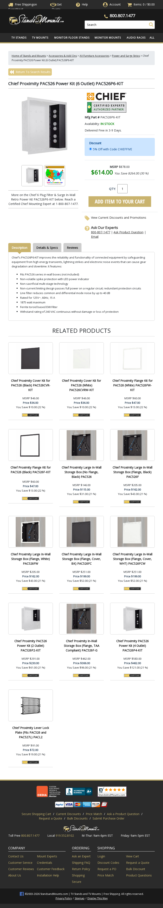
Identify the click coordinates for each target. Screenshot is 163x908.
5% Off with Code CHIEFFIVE (112, 149)
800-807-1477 (100, 232)
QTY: (112, 189)
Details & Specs (47, 248)
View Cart (132, 856)
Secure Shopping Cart (36, 814)
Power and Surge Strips (126, 56)
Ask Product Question (128, 232)
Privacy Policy (64, 898)
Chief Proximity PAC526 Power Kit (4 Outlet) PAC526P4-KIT (132, 645)
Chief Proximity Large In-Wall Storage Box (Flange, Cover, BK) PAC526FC (81, 558)
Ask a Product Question (123, 814)
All (152, 37)
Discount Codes (108, 863)
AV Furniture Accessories (94, 56)
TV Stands (19, 37)
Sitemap (79, 898)
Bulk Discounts (77, 818)
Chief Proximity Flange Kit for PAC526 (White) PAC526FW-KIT (132, 385)
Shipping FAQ (81, 863)
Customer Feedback (51, 869)
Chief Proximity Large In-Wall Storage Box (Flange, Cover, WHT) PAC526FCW (132, 558)
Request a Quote (50, 818)
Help (85, 4)
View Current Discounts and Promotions (118, 218)
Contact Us (16, 856)
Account (115, 4)
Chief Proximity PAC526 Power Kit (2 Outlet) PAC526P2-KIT (30, 645)
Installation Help (48, 875)
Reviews (72, 248)
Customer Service (20, 863)
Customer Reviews (21, 869)
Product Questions (139, 875)
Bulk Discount (135, 869)
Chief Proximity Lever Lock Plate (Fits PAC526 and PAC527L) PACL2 (30, 732)
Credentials (44, 863)
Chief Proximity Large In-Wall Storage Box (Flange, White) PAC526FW (31, 558)
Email (94, 237)
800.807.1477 (122, 15)
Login (101, 856)
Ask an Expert (81, 856)
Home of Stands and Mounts (29, 56)
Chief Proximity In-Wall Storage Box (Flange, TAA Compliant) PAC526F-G (81, 645)
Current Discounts (68, 814)
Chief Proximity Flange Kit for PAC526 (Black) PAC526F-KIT (31, 469)
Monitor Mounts (108, 37)
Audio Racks (136, 37)
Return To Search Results (33, 72)
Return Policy (81, 869)
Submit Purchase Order (108, 818)
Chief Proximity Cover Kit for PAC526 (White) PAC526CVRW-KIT (81, 385)
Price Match (94, 814)
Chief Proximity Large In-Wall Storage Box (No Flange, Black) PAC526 (81, 472)
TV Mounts (40, 37)
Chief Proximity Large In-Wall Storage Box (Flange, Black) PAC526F (132, 472)
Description (19, 248)
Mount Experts (47, 856)
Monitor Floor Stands (72, 37)
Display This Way (97, 898)
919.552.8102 (65, 835)
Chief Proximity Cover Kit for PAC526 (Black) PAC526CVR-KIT (30, 385)
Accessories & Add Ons (63, 56)
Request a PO (106, 869)
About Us (14, 875)
